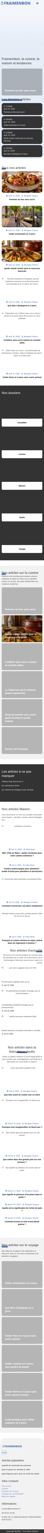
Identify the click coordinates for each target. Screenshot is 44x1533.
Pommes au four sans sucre (14, 112)
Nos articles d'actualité (26, 950)
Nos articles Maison (16, 809)
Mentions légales (8, 1496)
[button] (37, 3)
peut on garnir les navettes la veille (16, 1469)
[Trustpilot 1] (4, 1452)
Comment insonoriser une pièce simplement (22, 906)
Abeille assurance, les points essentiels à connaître (21, 1030)
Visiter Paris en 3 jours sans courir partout (22, 377)
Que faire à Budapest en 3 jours (16, 154)
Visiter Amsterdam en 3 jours (14, 125)
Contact (5, 1489)
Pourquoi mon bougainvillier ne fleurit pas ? (22, 1127)
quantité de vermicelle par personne (16, 1465)
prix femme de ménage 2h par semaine (17, 790)
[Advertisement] (22, 31)
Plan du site (6, 1486)
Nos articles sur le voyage (20, 1245)
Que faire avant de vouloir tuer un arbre (22, 1095)
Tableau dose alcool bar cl (12, 781)
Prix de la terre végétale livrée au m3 (15, 982)
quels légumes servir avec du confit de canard (20, 1474)
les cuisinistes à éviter (10, 785)
